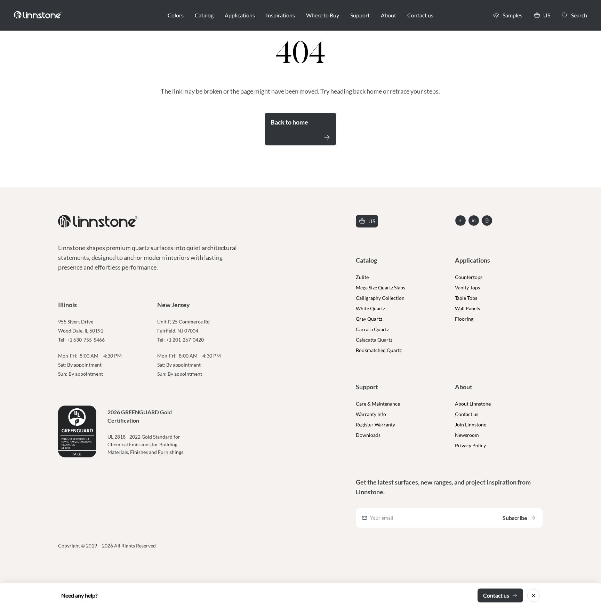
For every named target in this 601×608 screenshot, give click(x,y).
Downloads (368, 435)
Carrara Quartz (372, 329)
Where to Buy (322, 15)
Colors (176, 15)
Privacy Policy (470, 445)
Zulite (362, 277)
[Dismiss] (533, 595)
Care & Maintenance (378, 404)
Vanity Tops (467, 287)
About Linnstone (473, 404)
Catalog (204, 15)
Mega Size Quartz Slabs (380, 287)
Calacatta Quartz (374, 340)
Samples (512, 15)
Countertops (468, 277)
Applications (240, 15)
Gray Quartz (369, 319)
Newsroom (467, 435)
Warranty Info (371, 414)
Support (360, 15)
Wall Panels (467, 308)
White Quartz (370, 308)
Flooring (464, 319)
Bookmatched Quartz (379, 350)
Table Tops (466, 298)
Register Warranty (375, 424)
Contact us (420, 15)
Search (579, 15)
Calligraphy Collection (380, 298)
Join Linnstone (470, 424)
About (388, 15)
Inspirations (280, 15)
